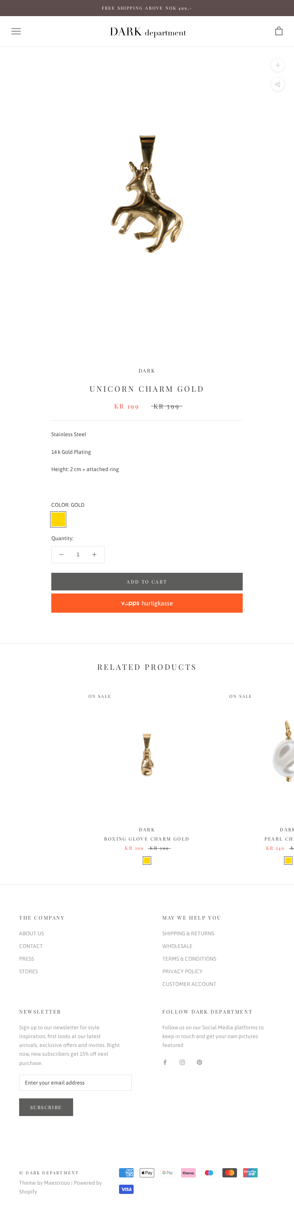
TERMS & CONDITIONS (189, 959)
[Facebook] (165, 1061)
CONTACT (31, 946)
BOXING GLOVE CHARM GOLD (146, 839)
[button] (147, 603)
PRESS (26, 959)
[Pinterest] (199, 1061)
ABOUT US (31, 933)
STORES (28, 971)
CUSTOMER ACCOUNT (189, 984)
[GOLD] (147, 860)
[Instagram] (182, 1061)
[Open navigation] (16, 31)
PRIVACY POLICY (182, 971)
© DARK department (49, 1172)
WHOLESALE (177, 946)
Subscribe (46, 1107)
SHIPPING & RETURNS (188, 933)
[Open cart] (279, 31)
